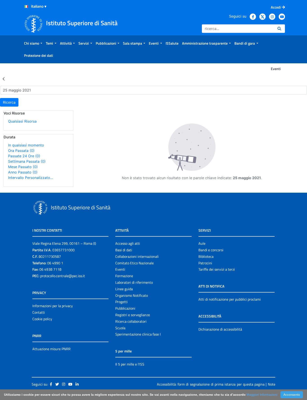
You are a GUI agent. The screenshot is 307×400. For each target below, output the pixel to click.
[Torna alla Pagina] (3, 78)
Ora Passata (21, 150)
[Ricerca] (279, 28)
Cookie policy (42, 319)
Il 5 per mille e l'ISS (129, 364)
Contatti (38, 312)
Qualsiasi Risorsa (22, 121)
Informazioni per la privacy (52, 306)
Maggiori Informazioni (262, 394)
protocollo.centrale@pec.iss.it (62, 276)
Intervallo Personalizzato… (30, 177)
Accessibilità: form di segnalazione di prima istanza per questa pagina (211, 384)
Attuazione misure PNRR (51, 349)
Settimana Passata (27, 161)
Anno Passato (23, 172)
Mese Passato (23, 167)
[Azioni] (26, 6)
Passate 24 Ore (24, 156)
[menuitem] (33, 43)
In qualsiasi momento (26, 145)
